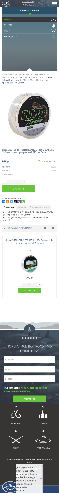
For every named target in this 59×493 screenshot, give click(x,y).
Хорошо (41, 478)
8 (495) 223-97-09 (27, 2)
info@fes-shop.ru (28, 5)
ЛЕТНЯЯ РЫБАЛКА (39, 74)
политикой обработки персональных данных (25, 389)
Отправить (29, 399)
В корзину (18, 188)
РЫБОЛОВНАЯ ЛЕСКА (12, 77)
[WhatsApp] (23, 201)
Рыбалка (8, 19)
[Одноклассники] (7, 201)
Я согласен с (25, 389)
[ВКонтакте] (3, 201)
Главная (6, 74)
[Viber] (19, 201)
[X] (15, 201)
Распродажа (10, 36)
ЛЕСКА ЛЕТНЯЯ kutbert (34, 77)
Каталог (15, 74)
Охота (7, 30)
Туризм (8, 25)
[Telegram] (11, 201)
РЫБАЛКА (24, 74)
